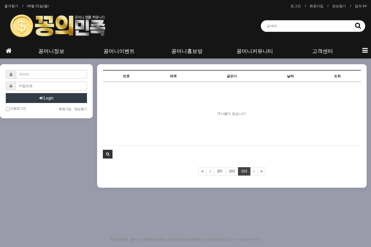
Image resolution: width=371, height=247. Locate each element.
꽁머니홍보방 (187, 51)
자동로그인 (18, 108)
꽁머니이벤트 (119, 51)
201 (220, 171)
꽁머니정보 (51, 51)
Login (48, 98)
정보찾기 (339, 6)
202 (232, 171)
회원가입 (316, 6)
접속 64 (361, 6)
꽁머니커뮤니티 (255, 51)
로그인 (295, 6)
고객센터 (322, 51)
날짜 (290, 76)
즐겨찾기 (11, 6)
